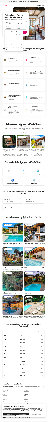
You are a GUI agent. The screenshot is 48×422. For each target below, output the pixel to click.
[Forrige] (21, 133)
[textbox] (10, 28)
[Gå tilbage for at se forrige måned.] (6, 31)
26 (11, 47)
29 (18, 47)
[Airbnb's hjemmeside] (5, 5)
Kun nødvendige (22, 414)
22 (18, 44)
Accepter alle (9, 414)
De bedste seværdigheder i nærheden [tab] (32, 386)
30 (21, 47)
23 (21, 44)
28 (16, 47)
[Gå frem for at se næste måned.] (21, 31)
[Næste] (26, 133)
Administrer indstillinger (36, 414)
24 (6, 47)
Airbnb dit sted (40, 5)
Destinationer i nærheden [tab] (7, 386)
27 (13, 47)
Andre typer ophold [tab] (19, 386)
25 (9, 47)
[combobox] (16, 24)
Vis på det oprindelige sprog (32, 1)
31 (6, 49)
